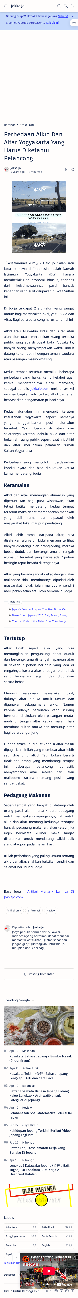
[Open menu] (6, 6)
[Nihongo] (28, 1142)
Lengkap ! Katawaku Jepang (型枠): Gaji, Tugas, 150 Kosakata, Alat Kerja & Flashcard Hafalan (39, 1170)
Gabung (63, 16)
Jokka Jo (18, 5)
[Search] (59, 6)
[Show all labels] (16, 1263)
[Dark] (65, 6)
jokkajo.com (39, 388)
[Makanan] (28, 1050)
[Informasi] (34, 910)
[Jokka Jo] (16, 168)
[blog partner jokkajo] (39, 1206)
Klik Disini (52, 22)
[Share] (72, 169)
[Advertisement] (39, 76)
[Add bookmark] (67, 169)
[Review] (51, 910)
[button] (56, 1290)
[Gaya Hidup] (30, 1125)
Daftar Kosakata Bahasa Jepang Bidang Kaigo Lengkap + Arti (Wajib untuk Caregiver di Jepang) (39, 1095)
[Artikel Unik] (14, 910)
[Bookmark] (72, 6)
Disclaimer (9, 1274)
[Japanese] (28, 1085)
